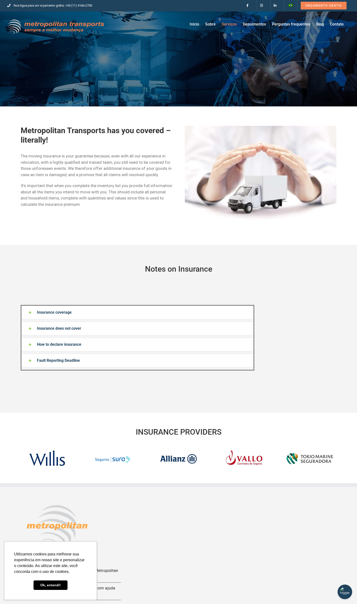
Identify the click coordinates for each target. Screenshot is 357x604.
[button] (137, 312)
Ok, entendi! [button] (50, 585)
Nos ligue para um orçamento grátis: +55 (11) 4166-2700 (53, 5)
